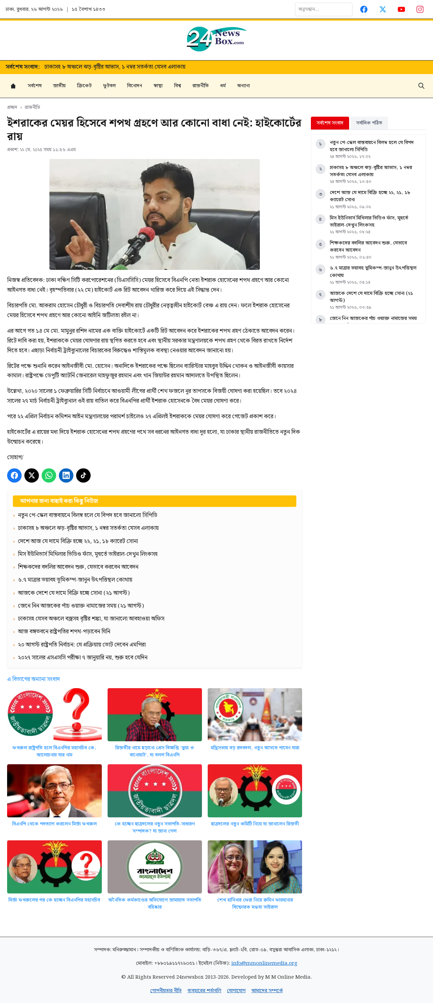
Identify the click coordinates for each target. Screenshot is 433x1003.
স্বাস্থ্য (158, 86)
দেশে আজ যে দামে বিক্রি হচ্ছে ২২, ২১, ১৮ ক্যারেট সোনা (104, 67)
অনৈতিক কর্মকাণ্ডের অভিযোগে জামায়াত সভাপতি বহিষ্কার (154, 903)
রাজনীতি (200, 86)
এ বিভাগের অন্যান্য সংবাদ (33, 679)
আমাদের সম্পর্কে (267, 990)
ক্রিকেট (84, 86)
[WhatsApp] (49, 475)
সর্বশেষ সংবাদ (330, 123)
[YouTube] (401, 9)
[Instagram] (420, 9)
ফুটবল (109, 86)
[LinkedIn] (66, 475)
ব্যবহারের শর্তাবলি (204, 990)
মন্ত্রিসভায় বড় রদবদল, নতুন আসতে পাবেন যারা (255, 747)
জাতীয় (59, 86)
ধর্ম (223, 86)
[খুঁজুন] (421, 86)
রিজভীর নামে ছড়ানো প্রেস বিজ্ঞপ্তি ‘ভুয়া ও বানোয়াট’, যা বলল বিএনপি (154, 751)
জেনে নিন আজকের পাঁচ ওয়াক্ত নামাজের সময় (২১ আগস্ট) (373, 322)
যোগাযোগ (236, 990)
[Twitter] (382, 9)
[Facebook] (364, 9)
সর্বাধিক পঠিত (369, 123)
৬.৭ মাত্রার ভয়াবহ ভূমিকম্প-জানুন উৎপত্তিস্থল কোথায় (373, 271)
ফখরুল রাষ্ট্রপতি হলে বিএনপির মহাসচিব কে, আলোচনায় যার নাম (54, 751)
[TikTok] (83, 475)
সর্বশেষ (35, 86)
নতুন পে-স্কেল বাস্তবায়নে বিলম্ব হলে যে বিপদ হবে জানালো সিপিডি (372, 146)
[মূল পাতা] (13, 85)
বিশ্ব (177, 86)
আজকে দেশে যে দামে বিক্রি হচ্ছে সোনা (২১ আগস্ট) (371, 297)
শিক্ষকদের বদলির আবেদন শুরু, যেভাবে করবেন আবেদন (368, 246)
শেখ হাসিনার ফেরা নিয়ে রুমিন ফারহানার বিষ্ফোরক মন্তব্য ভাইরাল (255, 903)
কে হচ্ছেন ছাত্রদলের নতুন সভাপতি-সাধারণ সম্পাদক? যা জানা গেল (155, 827)
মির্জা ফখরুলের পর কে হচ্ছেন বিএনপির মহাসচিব (54, 900)
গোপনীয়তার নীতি (166, 990)
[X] (31, 475)
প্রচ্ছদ (12, 107)
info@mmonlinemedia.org (264, 963)
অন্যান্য (243, 86)
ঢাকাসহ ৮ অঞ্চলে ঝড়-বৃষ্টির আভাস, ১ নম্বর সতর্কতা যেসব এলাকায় (371, 171)
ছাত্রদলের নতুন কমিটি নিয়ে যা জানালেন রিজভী (255, 823)
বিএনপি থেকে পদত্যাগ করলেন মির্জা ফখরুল (54, 823)
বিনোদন (134, 86)
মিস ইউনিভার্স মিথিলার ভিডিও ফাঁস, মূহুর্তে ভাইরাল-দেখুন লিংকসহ (369, 221)
